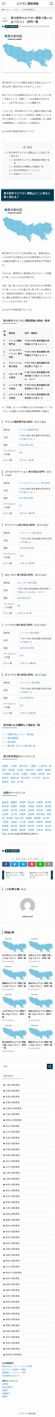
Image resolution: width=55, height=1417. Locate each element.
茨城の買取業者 (13, 1308)
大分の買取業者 (13, 1132)
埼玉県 (39, 810)
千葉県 (5, 822)
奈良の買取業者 (13, 1143)
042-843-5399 (27, 548)
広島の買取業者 (13, 1208)
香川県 (14, 810)
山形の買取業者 (13, 1173)
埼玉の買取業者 (13, 1126)
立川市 (20, 782)
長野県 (39, 822)
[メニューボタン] (3, 3)
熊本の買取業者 (13, 1261)
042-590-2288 (26, 498)
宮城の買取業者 (13, 1149)
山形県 (5, 814)
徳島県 (22, 826)
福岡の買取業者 (13, 1284)
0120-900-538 (26, 445)
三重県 (48, 810)
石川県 (46, 818)
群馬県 (48, 806)
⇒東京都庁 (11, 742)
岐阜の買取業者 (13, 1184)
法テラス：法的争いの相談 (14, 1369)
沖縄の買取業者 (13, 1249)
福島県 (22, 830)
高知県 (22, 810)
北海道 (39, 830)
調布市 (41, 774)
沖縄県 (39, 802)
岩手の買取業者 (13, 1196)
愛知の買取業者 (13, 1225)
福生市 (46, 778)
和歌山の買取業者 (14, 1120)
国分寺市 (23, 766)
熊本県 (39, 806)
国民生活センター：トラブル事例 (17, 1366)
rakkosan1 (27, 916)
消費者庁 (6, 1393)
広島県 (5, 810)
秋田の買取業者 (13, 1296)
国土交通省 (7, 1387)
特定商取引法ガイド (11, 1376)
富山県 (48, 826)
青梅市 (48, 770)
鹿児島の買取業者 (14, 1354)
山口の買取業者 (13, 1167)
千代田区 (6, 774)
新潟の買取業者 (13, 1231)
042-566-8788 (27, 648)
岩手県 (48, 802)
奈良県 (39, 826)
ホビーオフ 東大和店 (27, 583)
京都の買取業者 (13, 1091)
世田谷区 (30, 770)
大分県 (22, 822)
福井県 (5, 830)
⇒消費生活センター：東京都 (19, 734)
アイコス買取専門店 (28, 430)
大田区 (33, 774)
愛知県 (5, 802)
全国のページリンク (23, 174)
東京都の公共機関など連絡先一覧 (29, 166)
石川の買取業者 (13, 1267)
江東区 (14, 766)
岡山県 (31, 802)
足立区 (16, 774)
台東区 (24, 774)
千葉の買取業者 (13, 1114)
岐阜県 (5, 806)
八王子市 (36, 778)
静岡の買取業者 (13, 1331)
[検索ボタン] (51, 3)
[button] (6, 864)
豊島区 (5, 782)
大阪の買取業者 (13, 1138)
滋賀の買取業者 (13, 1255)
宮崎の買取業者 (13, 1155)
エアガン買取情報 (27, 3)
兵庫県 (31, 830)
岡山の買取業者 (13, 1190)
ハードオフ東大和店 (29, 633)
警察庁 (5, 1396)
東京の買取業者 (11, 26)
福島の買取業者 (13, 1290)
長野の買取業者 (13, 1319)
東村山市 (15, 778)
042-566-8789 (27, 698)
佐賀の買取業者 (13, 1097)
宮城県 (22, 806)
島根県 (5, 826)
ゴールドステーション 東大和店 (34, 483)
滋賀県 (31, 814)
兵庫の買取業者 (13, 1102)
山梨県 (22, 814)
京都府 (31, 806)
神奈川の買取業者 (14, 1272)
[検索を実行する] (50, 1066)
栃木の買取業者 (13, 1243)
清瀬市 (39, 770)
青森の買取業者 (13, 1325)
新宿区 (12, 770)
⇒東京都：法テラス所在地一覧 (20, 746)
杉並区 (20, 770)
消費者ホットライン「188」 (14, 1372)
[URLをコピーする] (49, 864)
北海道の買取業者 (14, 1108)
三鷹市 (33, 766)
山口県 (14, 814)
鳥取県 (48, 822)
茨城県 (22, 802)
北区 (13, 782)
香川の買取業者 (13, 1337)
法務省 (5, 1384)
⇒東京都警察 (12, 738)
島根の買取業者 (13, 1202)
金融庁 (5, 1390)
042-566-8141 (24, 598)
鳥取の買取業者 (13, 1349)
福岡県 (14, 830)
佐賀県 (31, 810)
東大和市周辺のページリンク (27, 170)
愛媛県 (14, 802)
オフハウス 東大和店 (30, 682)
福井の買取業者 (13, 1278)
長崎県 (31, 822)
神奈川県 (19, 818)
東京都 (14, 826)
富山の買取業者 (13, 1161)
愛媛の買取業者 (13, 1220)
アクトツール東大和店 (31, 533)
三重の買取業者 (13, 1085)
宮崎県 (14, 806)
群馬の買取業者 (13, 1302)
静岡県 (37, 818)
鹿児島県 (40, 814)
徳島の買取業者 (13, 1214)
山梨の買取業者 (13, 1179)
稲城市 (5, 766)
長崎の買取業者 (13, 1314)
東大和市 (25, 778)
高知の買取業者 (13, 1343)
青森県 (29, 818)
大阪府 (14, 822)
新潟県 (9, 818)
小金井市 (42, 766)
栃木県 (31, 826)
